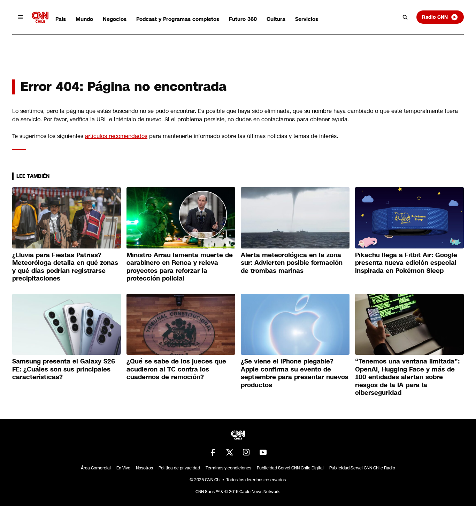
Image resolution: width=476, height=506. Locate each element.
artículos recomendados (116, 136)
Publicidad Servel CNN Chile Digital (290, 468)
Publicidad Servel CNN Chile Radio (362, 468)
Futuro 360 (243, 19)
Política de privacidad (179, 468)
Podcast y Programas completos (177, 19)
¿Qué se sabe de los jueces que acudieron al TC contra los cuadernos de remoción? (176, 369)
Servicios (306, 19)
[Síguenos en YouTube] (263, 452)
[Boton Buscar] (405, 17)
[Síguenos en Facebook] (212, 452)
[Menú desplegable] (20, 17)
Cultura (276, 19)
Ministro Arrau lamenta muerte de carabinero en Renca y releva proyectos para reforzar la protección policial (179, 267)
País (60, 19)
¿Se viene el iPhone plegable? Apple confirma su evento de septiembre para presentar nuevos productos (294, 373)
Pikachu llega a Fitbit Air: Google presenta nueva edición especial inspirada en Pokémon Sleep (406, 263)
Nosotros (144, 468)
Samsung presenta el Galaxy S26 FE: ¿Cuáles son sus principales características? (63, 369)
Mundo (84, 19)
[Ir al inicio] (40, 17)
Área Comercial (96, 468)
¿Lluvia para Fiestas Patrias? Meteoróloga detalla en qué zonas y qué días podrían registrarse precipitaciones (65, 267)
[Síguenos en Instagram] (246, 452)
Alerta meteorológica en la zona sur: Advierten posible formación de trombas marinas (292, 263)
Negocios (114, 19)
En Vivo (123, 468)
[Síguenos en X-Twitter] (229, 452)
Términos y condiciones (228, 468)
